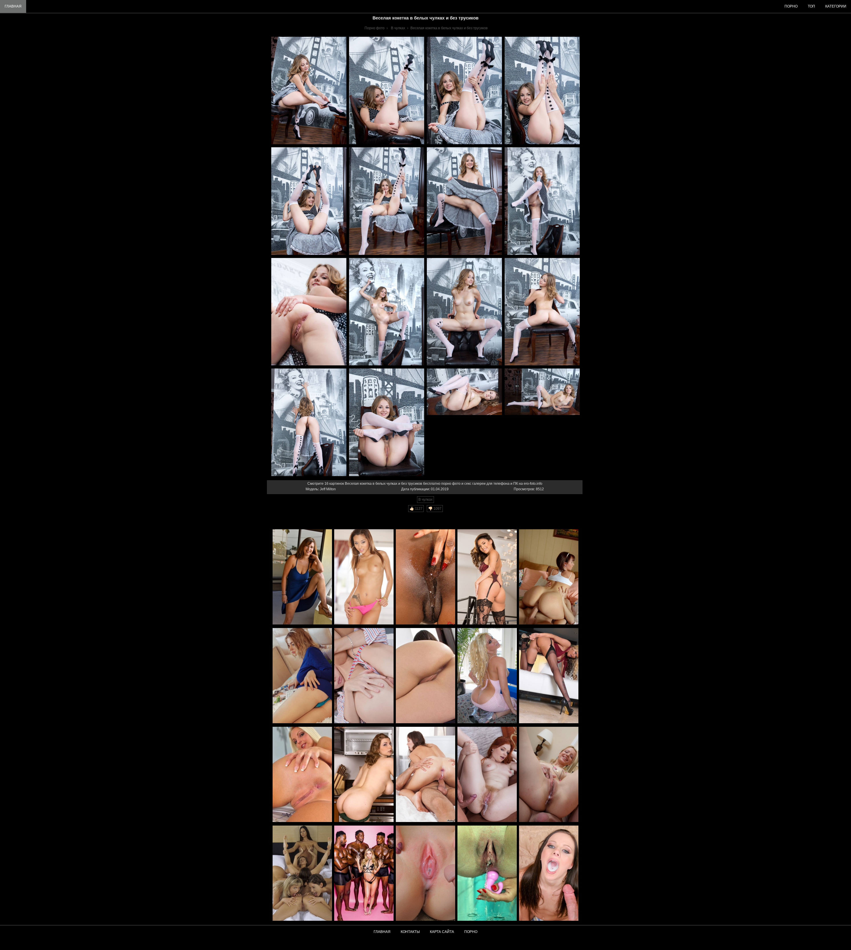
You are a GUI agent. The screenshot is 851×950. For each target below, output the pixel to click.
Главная (13, 6)
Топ (811, 6)
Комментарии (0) (283, 515)
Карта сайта (442, 932)
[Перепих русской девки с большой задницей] (548, 577)
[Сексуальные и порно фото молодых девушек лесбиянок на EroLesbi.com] (302, 873)
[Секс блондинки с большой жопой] (487, 676)
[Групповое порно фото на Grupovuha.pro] (364, 873)
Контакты (410, 932)
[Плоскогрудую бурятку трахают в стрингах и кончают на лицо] (364, 577)
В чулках (425, 499)
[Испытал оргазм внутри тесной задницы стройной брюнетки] (425, 774)
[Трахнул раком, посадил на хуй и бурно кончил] (548, 774)
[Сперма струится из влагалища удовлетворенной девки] (487, 774)
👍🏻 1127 (416, 508)
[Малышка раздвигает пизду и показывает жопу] (302, 774)
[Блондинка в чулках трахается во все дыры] (548, 676)
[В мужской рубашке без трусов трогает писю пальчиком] (364, 676)
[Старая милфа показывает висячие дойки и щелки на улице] (302, 577)
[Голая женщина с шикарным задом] (425, 676)
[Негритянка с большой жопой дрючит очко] (425, 577)
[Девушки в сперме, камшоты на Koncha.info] (425, 873)
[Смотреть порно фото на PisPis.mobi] (487, 873)
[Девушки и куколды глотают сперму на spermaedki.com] (548, 873)
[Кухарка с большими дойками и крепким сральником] (364, 774)
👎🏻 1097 (434, 508)
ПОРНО (470, 932)
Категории (835, 6)
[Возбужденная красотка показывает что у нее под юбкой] (302, 676)
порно (791, 6)
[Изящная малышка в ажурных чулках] (487, 577)
